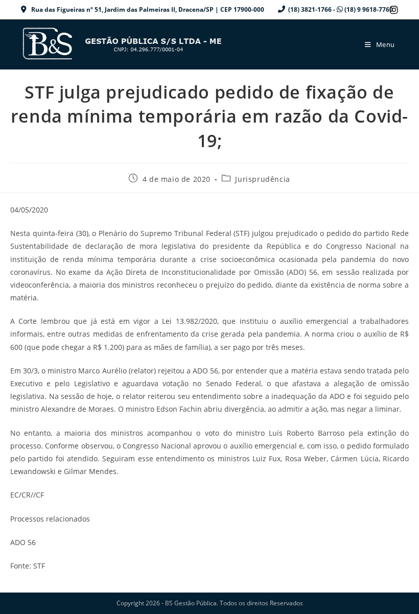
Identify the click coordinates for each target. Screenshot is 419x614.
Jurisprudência (262, 179)
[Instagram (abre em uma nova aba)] (392, 10)
